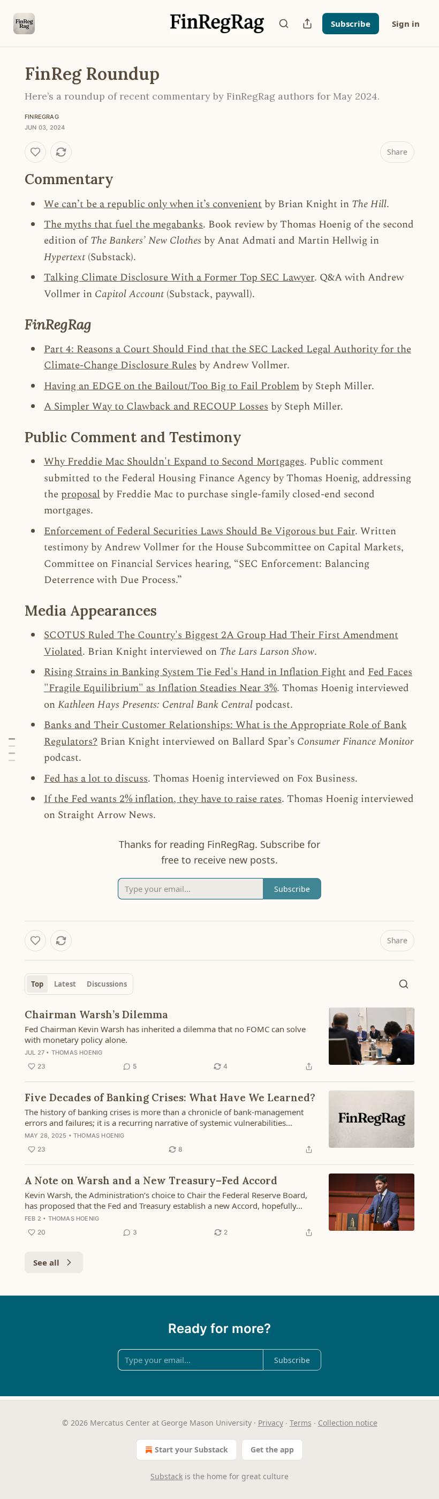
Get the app (272, 1449)
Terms (301, 1423)
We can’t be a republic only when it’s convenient (153, 204)
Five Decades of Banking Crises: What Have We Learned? (170, 1097)
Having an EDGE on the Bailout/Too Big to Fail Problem (171, 386)
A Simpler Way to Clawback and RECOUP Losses (156, 406)
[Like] (35, 152)
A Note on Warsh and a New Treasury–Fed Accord (151, 1180)
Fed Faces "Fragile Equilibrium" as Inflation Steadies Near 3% (228, 680)
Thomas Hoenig (77, 1052)
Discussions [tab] (107, 984)
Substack (166, 1476)
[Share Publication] (307, 23)
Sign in (406, 23)
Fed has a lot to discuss (96, 778)
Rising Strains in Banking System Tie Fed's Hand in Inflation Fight (195, 672)
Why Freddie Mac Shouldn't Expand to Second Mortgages (174, 462)
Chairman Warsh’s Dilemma (96, 1014)
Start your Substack (191, 1449)
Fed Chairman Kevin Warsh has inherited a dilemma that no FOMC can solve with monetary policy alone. (165, 1034)
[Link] (9, 179)
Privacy (270, 1423)
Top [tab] (37, 984)
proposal (80, 494)
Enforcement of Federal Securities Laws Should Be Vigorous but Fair (199, 531)
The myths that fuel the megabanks (123, 224)
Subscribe (350, 23)
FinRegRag (42, 116)
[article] (219, 1040)
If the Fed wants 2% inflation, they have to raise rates (163, 799)
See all (46, 1262)
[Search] (283, 23)
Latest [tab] (65, 984)
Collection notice (347, 1423)
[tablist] (79, 984)
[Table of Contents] (11, 749)
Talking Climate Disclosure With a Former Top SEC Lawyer (179, 277)
